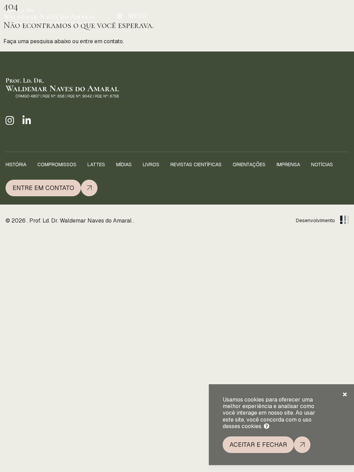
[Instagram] (10, 121)
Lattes (96, 164)
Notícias (322, 164)
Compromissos (56, 164)
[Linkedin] (26, 121)
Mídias (124, 164)
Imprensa (288, 164)
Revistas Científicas (196, 164)
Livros (151, 164)
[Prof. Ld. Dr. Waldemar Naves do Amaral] (49, 16)
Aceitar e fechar (258, 445)
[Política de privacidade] (266, 426)
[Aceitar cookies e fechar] (345, 394)
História (16, 164)
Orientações (249, 164)
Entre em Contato (43, 188)
